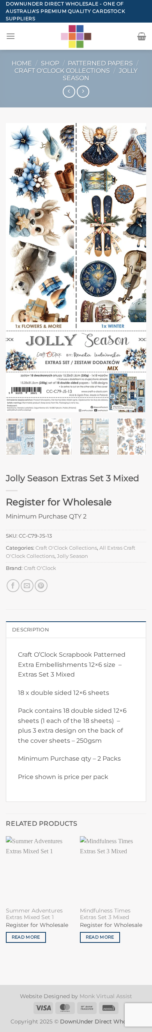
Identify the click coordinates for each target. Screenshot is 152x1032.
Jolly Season (72, 556)
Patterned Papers (100, 63)
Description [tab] (30, 630)
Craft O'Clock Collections (62, 70)
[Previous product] (83, 92)
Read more (26, 937)
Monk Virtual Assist (106, 996)
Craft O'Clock (40, 568)
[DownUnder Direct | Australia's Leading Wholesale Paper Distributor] (76, 36)
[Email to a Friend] (27, 585)
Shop (50, 63)
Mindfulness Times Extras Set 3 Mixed (105, 914)
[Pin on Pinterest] (41, 585)
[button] (10, 36)
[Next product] (69, 92)
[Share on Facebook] (13, 585)
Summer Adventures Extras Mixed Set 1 (34, 914)
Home (22, 63)
